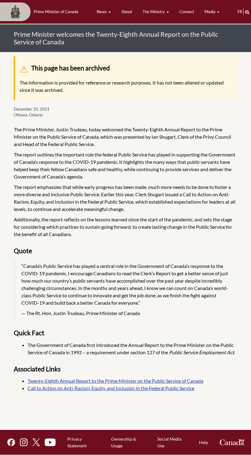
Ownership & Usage (123, 442)
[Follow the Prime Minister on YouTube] (50, 442)
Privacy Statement (77, 442)
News (102, 11)
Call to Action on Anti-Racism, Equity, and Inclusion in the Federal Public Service (111, 388)
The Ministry (154, 11)
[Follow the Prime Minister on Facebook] (11, 442)
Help (203, 442)
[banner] (41, 11)
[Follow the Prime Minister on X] (36, 442)
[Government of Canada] (232, 442)
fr (240, 11)
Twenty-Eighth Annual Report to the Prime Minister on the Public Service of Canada (115, 381)
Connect (186, 11)
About (127, 11)
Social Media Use (169, 442)
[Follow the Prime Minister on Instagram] (24, 442)
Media (210, 11)
